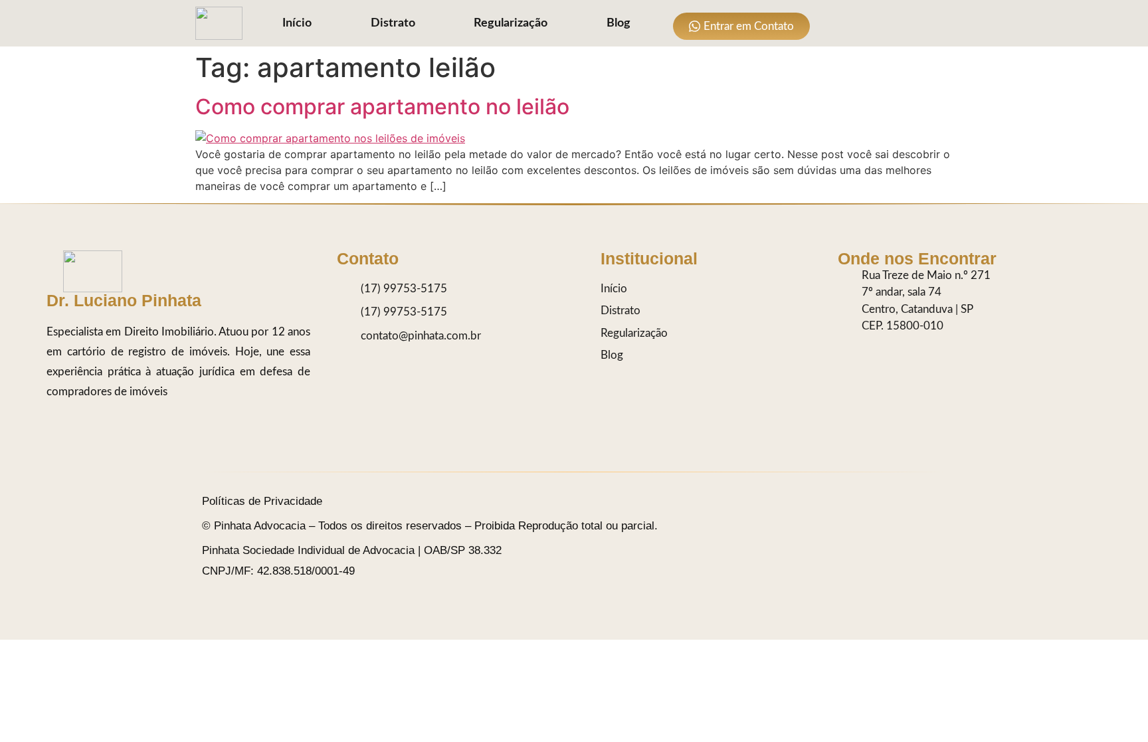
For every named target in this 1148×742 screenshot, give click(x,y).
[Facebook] (888, 23)
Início (297, 23)
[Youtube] (914, 23)
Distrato (393, 23)
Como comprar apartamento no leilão (382, 107)
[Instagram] (834, 23)
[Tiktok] (861, 23)
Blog (618, 23)
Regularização (510, 23)
